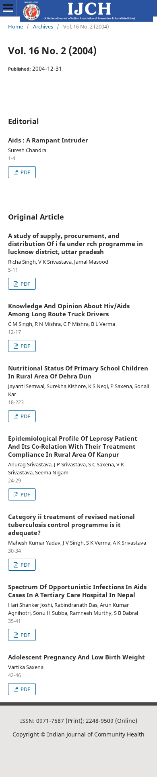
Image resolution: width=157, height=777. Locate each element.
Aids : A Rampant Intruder (48, 140)
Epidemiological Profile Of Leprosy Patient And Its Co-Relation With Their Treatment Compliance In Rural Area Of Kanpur (72, 446)
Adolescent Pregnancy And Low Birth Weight (76, 657)
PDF (24, 172)
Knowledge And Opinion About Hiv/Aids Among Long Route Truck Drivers (69, 310)
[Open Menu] (8, 8)
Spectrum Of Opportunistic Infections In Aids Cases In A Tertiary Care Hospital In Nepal (77, 591)
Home (15, 26)
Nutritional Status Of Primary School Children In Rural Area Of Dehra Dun (78, 372)
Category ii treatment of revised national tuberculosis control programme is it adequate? (71, 525)
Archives (43, 26)
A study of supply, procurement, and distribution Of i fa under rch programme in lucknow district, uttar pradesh (75, 244)
